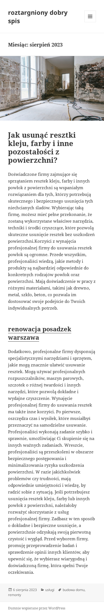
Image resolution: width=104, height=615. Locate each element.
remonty (14, 594)
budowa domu (74, 589)
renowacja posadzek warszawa (39, 333)
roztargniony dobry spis (38, 16)
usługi (49, 589)
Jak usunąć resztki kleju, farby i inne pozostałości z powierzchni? (42, 147)
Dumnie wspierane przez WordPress (36, 608)
